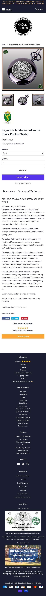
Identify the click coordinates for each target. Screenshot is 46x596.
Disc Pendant (23, 439)
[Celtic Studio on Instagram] (27, 464)
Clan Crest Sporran (23, 412)
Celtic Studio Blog (23, 508)
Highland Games (23, 543)
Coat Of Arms (21, 308)
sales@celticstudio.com (23, 497)
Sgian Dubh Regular (23, 417)
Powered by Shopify (34, 583)
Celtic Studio (22, 583)
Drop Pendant (23, 450)
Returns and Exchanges (29, 191)
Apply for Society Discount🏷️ (23, 381)
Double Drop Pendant (23, 448)
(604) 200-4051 (23, 494)
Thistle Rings (23, 400)
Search (23, 378)
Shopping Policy (23, 376)
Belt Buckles (23, 414)
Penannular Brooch (23, 453)
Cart (41, 9)
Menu (8, 9)
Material (5, 149)
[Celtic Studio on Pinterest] (23, 464)
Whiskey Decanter (23, 420)
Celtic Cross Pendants (23, 409)
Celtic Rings (23, 403)
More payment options (23, 183)
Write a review (23, 336)
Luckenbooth (23, 406)
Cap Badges (23, 394)
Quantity (5, 159)
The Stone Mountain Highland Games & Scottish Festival (23, 568)
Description (9, 191)
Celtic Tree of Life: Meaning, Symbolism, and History (23, 533)
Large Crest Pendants (23, 436)
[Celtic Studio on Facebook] (18, 464)
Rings (23, 397)
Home (3, 44)
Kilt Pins (23, 391)
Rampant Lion (23, 426)
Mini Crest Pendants (23, 442)
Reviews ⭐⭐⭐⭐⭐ (23, 361)
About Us (23, 364)
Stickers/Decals (23, 423)
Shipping (5, 144)
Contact (23, 367)
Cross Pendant (23, 445)
